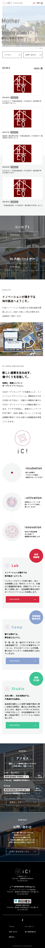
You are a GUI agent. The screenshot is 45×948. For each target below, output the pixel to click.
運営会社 (11, 937)
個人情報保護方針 (30, 932)
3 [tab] (41, 48)
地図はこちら (15, 802)
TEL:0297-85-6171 (22, 880)
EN (38, 3)
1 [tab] (31, 48)
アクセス (7, 55)
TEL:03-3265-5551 (22, 909)
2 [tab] (36, 48)
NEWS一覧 (38, 68)
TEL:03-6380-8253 (22, 894)
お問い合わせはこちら (19, 851)
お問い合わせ (31, 55)
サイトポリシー (30, 926)
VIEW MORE (15, 235)
